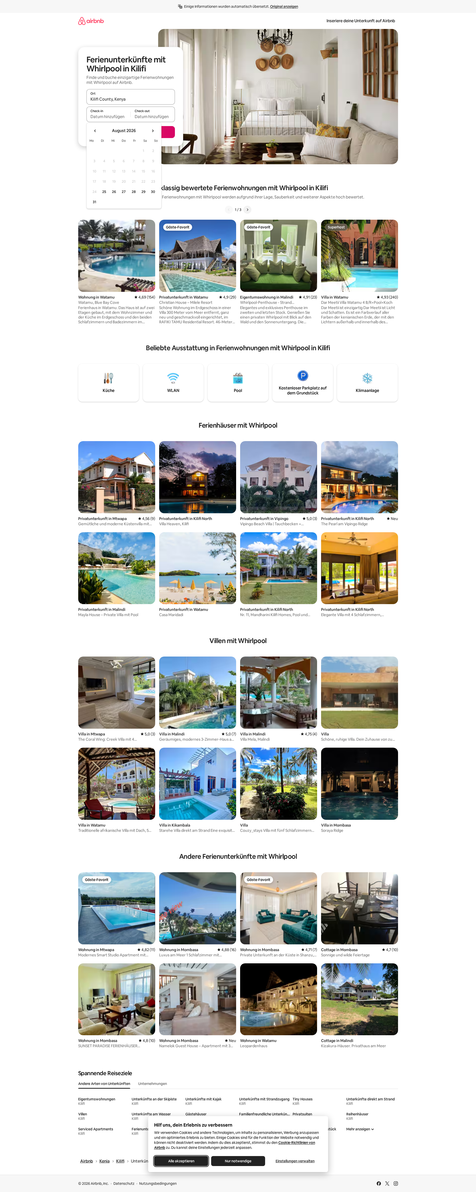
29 (143, 191)
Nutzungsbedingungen (158, 1183)
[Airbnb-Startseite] (91, 21)
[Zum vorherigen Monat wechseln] (95, 130)
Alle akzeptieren (181, 1161)
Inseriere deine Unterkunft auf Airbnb (361, 20)
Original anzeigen (284, 6)
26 (114, 191)
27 (124, 191)
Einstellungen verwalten (295, 1161)
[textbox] (108, 117)
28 (134, 191)
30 (153, 191)
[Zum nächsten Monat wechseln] (152, 130)
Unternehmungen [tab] (152, 1083)
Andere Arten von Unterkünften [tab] (104, 1083)
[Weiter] (247, 210)
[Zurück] (229, 210)
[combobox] (130, 99)
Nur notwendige (238, 1161)
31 (94, 202)
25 (104, 191)
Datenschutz (123, 1183)
